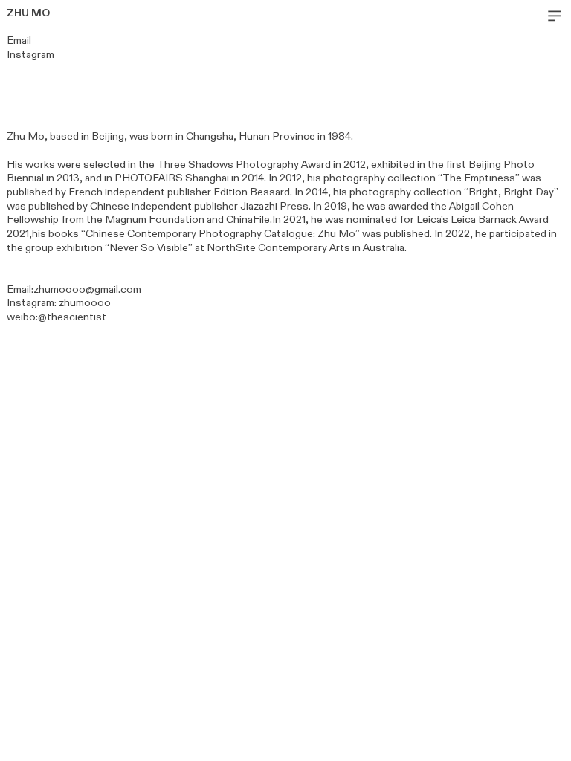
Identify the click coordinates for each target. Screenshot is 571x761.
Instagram (30, 303)
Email (19, 40)
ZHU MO (28, 13)
